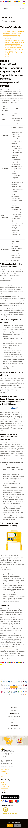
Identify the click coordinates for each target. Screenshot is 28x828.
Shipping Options (5, 769)
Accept (10, 825)
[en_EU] (17, 1)
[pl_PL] (4, 1)
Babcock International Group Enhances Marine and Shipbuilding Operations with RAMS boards (14, 45)
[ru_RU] (24, 1)
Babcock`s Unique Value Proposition (14, 40)
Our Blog (3, 790)
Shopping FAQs (4, 773)
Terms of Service (5, 786)
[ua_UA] (24, 3)
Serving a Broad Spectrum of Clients (14, 42)
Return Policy (4, 771)
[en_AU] (6, 1)
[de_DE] (15, 1)
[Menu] (25, 8)
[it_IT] (22, 1)
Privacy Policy (4, 788)
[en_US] (8, 1)
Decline (18, 825)
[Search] (20, 8)
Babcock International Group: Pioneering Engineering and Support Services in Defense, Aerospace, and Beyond (13, 33)
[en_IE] (10, 1)
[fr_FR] (13, 1)
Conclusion (8, 56)
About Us (3, 782)
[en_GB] (1, 1)
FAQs (2, 776)
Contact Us (3, 784)
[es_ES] (19, 1)
